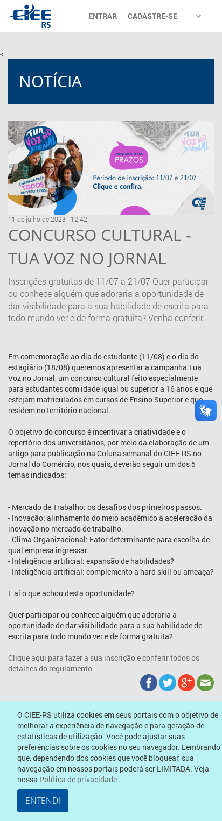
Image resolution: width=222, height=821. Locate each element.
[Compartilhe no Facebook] (149, 682)
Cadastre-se (152, 16)
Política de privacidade (79, 779)
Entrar (102, 16)
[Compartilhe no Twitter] (168, 682)
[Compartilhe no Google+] (187, 682)
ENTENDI (42, 800)
